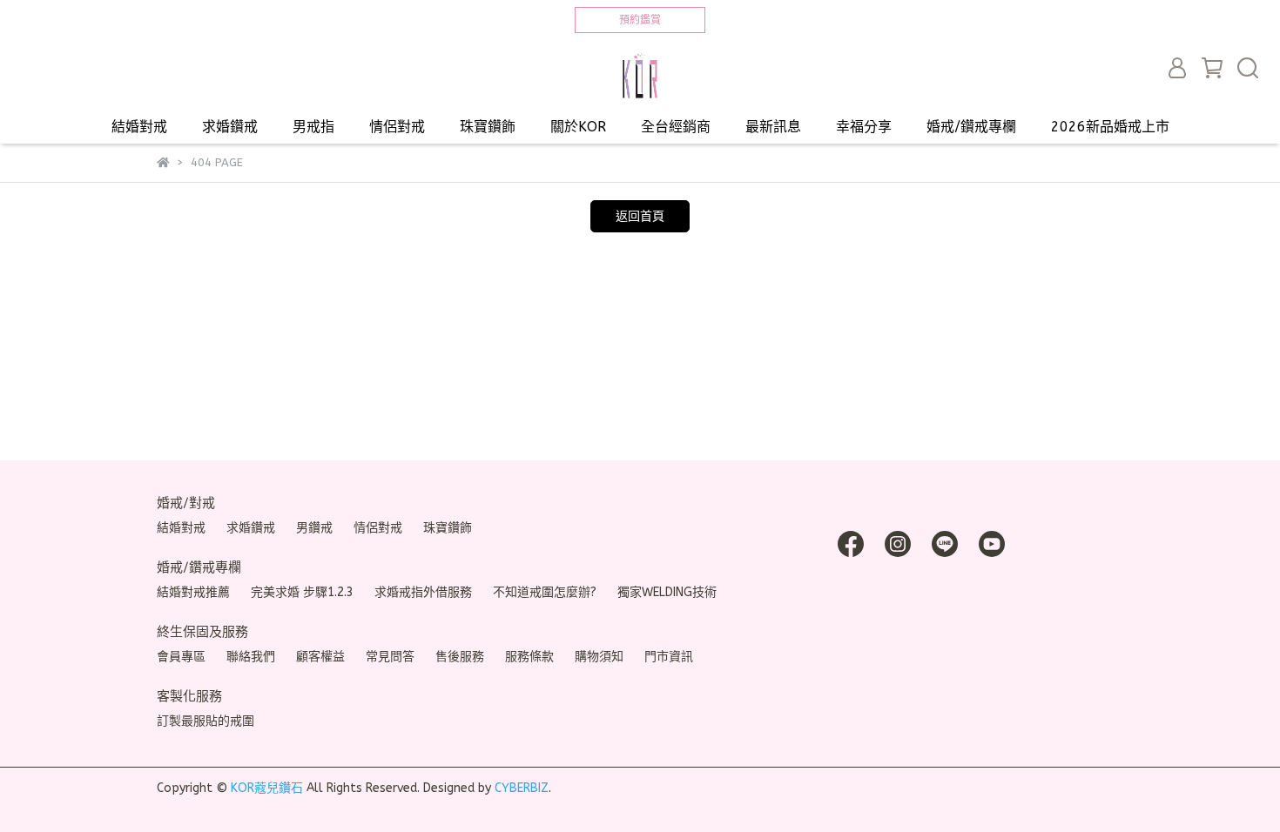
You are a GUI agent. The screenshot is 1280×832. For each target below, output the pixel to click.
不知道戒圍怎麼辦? (544, 592)
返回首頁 (640, 216)
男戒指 (313, 126)
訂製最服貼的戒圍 (205, 721)
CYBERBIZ (522, 788)
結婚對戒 (139, 126)
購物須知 (599, 656)
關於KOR (578, 126)
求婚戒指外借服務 (423, 592)
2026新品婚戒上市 (1110, 126)
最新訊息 (773, 126)
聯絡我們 (250, 656)
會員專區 (181, 656)
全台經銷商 (676, 126)
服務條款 (529, 656)
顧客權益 (320, 656)
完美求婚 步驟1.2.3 (302, 592)
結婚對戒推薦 (193, 592)
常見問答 (390, 656)
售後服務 (459, 656)
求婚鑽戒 (230, 126)
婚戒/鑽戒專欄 (971, 126)
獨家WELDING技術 (667, 592)
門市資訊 (668, 656)
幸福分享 (864, 126)
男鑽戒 (314, 527)
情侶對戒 (397, 126)
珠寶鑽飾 (487, 126)
